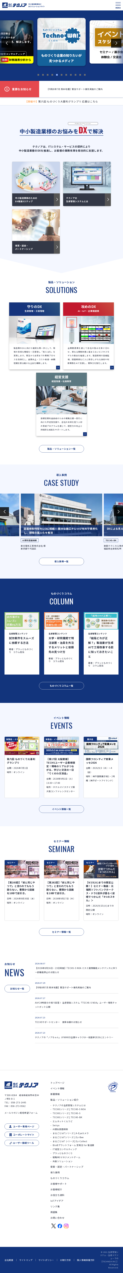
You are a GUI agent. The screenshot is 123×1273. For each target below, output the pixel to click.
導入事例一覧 (61, 561)
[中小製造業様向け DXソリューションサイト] (23, 5)
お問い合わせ (57, 1217)
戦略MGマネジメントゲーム (66, 1157)
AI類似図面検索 (60, 1129)
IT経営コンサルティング (65, 1149)
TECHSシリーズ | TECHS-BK (67, 1117)
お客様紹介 (56, 1189)
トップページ (57, 1082)
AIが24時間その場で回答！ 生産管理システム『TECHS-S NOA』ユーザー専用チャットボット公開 (76, 1004)
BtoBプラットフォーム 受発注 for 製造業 (73, 1145)
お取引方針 (65, 1260)
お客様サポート (58, 1183)
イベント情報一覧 (61, 809)
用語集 (53, 1212)
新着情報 (55, 1094)
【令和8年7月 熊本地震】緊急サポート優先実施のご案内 (75, 89)
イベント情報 (57, 1088)
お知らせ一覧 (17, 988)
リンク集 (55, 1206)
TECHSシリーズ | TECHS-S (66, 1113)
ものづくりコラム (59, 1178)
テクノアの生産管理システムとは (69, 1105)
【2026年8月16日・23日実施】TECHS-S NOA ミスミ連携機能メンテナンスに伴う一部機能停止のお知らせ (76, 970)
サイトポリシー (46, 1260)
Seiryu (56, 1125)
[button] (38, 75)
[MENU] (118, 4)
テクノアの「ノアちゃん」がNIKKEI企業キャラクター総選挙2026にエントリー (74, 1037)
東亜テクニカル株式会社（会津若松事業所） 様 (50, 538)
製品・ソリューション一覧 (61, 448)
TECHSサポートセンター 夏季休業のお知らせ (58, 1022)
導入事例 (55, 1172)
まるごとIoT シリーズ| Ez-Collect (70, 1141)
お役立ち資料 (57, 1195)
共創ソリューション (62, 1161)
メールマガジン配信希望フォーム (21, 1112)
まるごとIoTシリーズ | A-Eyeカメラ (71, 1133)
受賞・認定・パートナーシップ (66, 1166)
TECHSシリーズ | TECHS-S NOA (69, 1109)
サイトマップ (26, 1260)
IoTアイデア (56, 1200)
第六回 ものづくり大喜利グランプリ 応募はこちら (61, 101)
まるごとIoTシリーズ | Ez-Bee (68, 1137)
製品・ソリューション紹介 (64, 1099)
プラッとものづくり (62, 1153)
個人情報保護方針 (86, 1260)
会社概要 (8, 1260)
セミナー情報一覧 (61, 931)
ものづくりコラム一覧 (61, 685)
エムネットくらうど (62, 1121)
